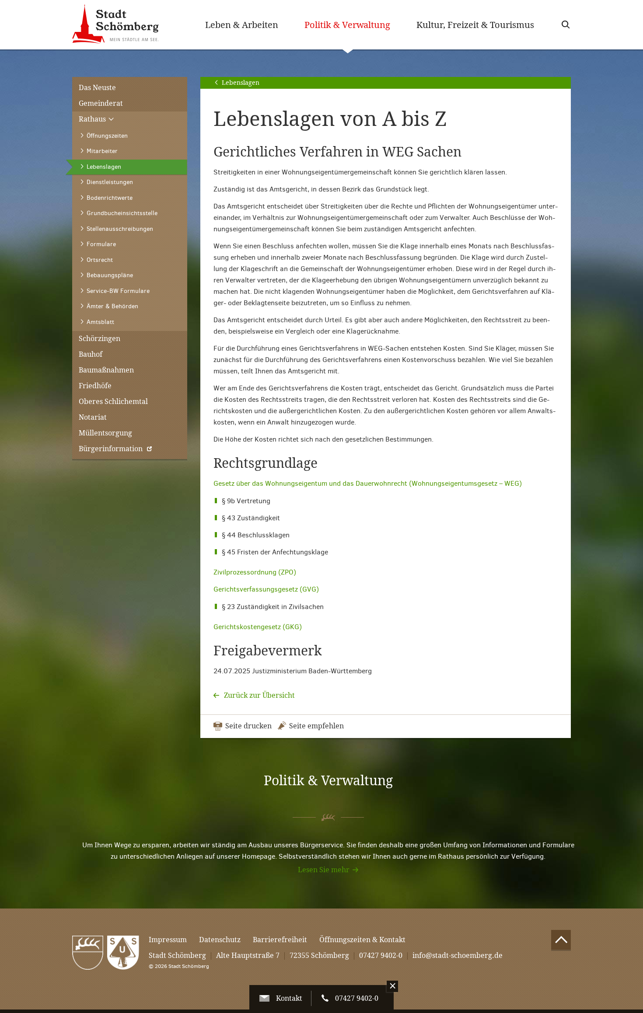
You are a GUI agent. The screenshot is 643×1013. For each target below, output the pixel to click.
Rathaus (93, 119)
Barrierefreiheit (280, 939)
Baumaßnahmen (106, 370)
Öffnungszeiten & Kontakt (362, 939)
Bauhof (90, 354)
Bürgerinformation (111, 448)
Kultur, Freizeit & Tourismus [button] (475, 25)
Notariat (93, 417)
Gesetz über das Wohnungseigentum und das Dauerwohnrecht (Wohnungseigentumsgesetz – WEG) (367, 483)
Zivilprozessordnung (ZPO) (254, 572)
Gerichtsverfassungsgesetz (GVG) (266, 589)
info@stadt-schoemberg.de (457, 955)
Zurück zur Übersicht (258, 695)
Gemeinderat (101, 103)
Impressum (168, 939)
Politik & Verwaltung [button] (353, 25)
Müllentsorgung (105, 433)
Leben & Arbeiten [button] (241, 25)
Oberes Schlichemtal (113, 401)
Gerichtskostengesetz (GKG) (257, 626)
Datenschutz (220, 939)
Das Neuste (97, 87)
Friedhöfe (95, 385)
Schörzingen (99, 338)
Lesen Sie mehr (323, 869)
